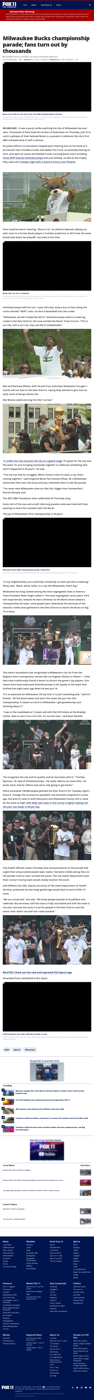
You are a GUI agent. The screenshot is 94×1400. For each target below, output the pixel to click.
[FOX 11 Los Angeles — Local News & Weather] (10, 5)
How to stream (55, 1303)
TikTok (52, 1292)
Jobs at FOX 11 (55, 1349)
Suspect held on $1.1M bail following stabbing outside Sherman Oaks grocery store (33, 1180)
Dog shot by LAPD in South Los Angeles (17, 1170)
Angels (75, 1258)
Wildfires (29, 1266)
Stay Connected (58, 1283)
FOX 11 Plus (54, 1367)
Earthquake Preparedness (31, 1259)
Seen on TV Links (56, 1256)
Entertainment (8, 1256)
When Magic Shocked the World (11, 1309)
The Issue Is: (7, 1289)
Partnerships (54, 1373)
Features (7, 1283)
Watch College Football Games (81, 1344)
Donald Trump (78, 1292)
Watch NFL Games (80, 1341)
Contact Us (54, 1370)
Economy (6, 1338)
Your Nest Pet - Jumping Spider (14, 1219)
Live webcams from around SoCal (33, 1298)
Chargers (76, 1247)
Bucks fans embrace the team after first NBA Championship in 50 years (32, 114)
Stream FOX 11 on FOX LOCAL (34, 1288)
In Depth (6, 1292)
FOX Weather (31, 1269)
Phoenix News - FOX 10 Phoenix (35, 1344)
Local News (8, 1165)
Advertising (54, 1352)
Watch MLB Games (80, 1348)
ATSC (52, 1365)
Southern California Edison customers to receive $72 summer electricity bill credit (52, 1118)
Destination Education (11, 1313)
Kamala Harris (78, 1300)
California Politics (79, 1287)
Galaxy (75, 1275)
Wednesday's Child (10, 1295)
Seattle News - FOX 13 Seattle (34, 1349)
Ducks (75, 1267)
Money (6, 1334)
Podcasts (53, 1308)
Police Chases (8, 1250)
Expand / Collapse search (89, 5)
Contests (53, 1338)
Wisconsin (30, 1049)
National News (8, 1253)
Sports (17, 1049)
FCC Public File (55, 1354)
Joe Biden (76, 1295)
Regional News (34, 1334)
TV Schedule (54, 1343)
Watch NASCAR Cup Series (80, 1352)
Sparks (75, 1277)
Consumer (6, 1258)
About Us (54, 1334)
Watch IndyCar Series (81, 1356)
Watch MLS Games (80, 1371)
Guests (52, 1245)
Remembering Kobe (10, 1326)
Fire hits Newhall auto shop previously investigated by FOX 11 (43, 1100)
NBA (20, 60)
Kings (75, 1264)
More (59, 5)
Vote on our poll (56, 1258)
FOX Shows (54, 1346)
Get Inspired (7, 1315)
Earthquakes (30, 1256)
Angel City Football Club (82, 1272)
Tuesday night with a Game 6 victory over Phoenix (47, 161)
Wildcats (76, 1261)
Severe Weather (32, 1263)
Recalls (5, 1261)
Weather (30, 1241)
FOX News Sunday (9, 1267)
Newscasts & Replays (34, 1291)
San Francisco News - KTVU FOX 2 (34, 1339)
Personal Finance (9, 1343)
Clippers (76, 1253)
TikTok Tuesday (56, 1261)
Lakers (75, 1250)
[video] (85, 1211)
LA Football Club (79, 1269)
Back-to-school (55, 1253)
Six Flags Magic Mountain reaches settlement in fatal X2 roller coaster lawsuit (31, 1190)
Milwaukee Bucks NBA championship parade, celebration (26, 570)
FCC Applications (56, 1357)
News (5, 1241)
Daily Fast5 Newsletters (58, 1311)
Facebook (53, 1287)
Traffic (28, 1247)
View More (85, 1165)
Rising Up (6, 1318)
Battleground (78, 1303)
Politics (5, 1264)
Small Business (8, 1341)
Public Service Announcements (56, 1361)
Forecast (29, 1245)
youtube (86, 1387)
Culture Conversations (11, 1323)
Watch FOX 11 (33, 1283)
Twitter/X (53, 1300)
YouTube (53, 1295)
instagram (81, 1387)
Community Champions (11, 1305)
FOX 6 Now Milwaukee (10, 60)
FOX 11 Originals (9, 1287)
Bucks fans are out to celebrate (16, 293)
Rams (75, 1245)
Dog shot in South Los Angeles (14, 1209)
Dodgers (76, 1256)
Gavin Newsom (79, 1297)
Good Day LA (56, 1241)
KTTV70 (6, 1329)
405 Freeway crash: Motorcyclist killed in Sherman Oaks (40, 1109)
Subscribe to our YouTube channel (45, 1140)
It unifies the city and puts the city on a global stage (33, 460)
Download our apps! (57, 1306)
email (90, 1387)
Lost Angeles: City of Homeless (10, 1301)
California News (8, 1247)
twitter (77, 1387)
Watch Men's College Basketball (81, 1360)
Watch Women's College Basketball (80, 1364)
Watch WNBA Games (81, 1368)
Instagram (53, 1289)
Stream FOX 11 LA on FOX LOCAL (44, 1061)
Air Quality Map (32, 1253)
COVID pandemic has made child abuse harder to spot (25, 1034)
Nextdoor (53, 1297)
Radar (28, 1250)
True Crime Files (9, 1297)
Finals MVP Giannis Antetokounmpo (23, 157)
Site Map (53, 1376)
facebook (73, 1387)
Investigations (8, 1321)
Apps (28, 1294)
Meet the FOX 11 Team (58, 1341)
